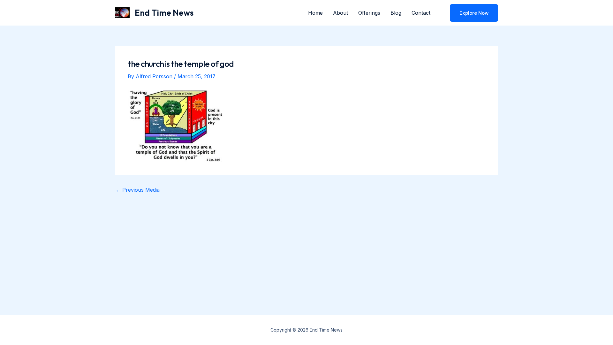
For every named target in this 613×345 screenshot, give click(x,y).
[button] (470, 13)
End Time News (164, 12)
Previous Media (138, 189)
